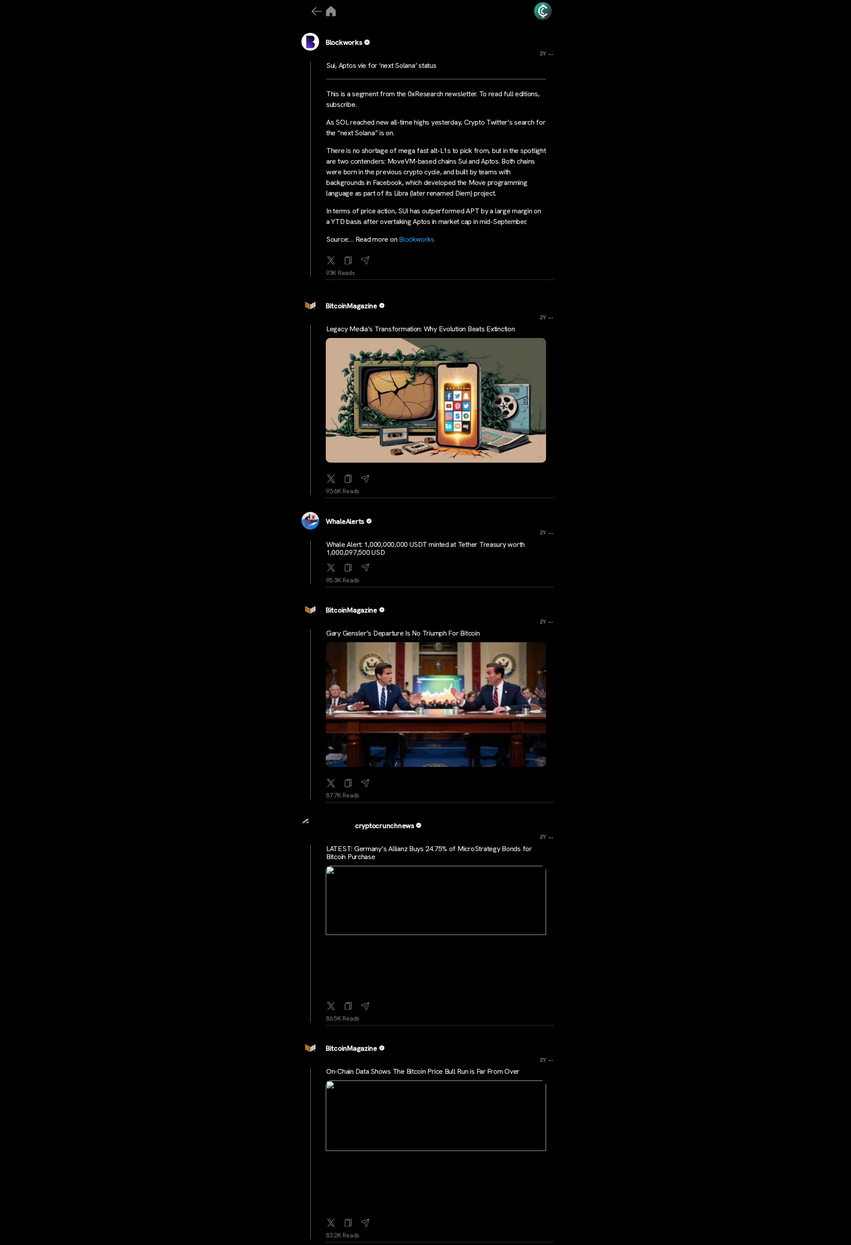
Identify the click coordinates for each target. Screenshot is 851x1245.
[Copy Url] (348, 476)
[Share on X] (331, 258)
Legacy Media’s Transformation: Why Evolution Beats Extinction (420, 329)
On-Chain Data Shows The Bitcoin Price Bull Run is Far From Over (422, 1071)
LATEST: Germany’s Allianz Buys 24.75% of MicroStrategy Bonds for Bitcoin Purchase (429, 852)
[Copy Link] (348, 258)
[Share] (365, 258)
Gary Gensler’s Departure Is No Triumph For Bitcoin (403, 633)
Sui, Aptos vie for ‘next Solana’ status (381, 65)
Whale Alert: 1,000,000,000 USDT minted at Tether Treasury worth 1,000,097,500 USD (425, 548)
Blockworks (344, 42)
